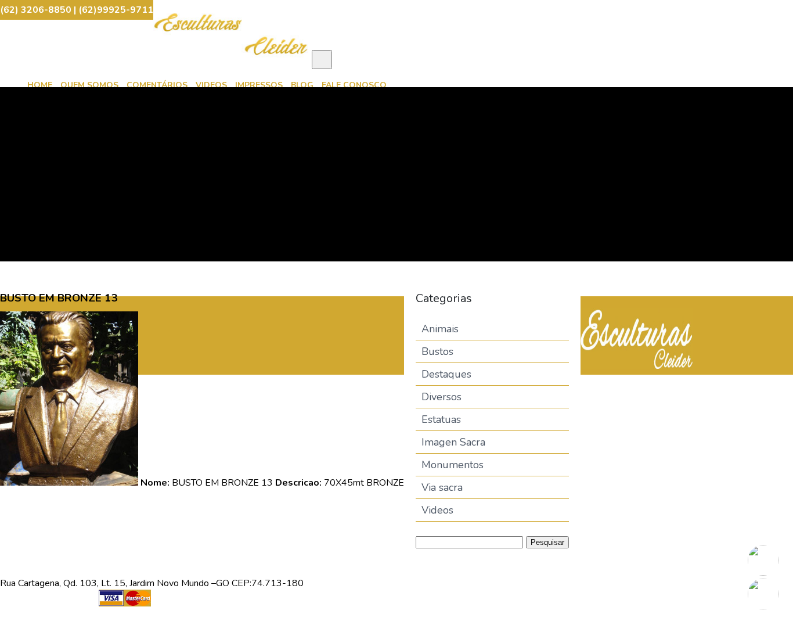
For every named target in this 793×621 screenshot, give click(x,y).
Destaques (446, 374)
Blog (302, 85)
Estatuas (441, 419)
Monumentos (452, 465)
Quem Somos (89, 85)
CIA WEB (324, 605)
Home (39, 85)
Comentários (157, 85)
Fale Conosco (354, 85)
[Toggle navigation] (322, 59)
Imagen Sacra (453, 442)
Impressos (259, 85)
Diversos (441, 397)
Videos (211, 85)
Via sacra (442, 487)
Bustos (437, 351)
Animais (440, 329)
